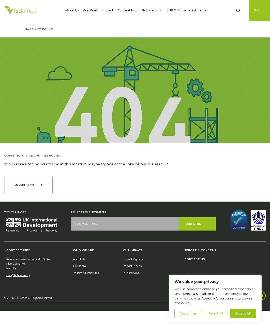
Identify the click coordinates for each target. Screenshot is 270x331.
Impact (107, 10)
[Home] (20, 10)
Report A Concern (200, 250)
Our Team (79, 266)
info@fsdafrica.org (18, 275)
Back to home (25, 184)
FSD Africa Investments (188, 10)
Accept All (243, 313)
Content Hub (127, 10)
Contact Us (194, 259)
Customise (188, 313)
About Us (72, 10)
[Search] (241, 10)
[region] (215, 299)
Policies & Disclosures (86, 273)
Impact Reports (133, 259)
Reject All (215, 313)
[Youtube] (261, 295)
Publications (151, 10)
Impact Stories (132, 266)
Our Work (90, 10)
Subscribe (193, 223)
